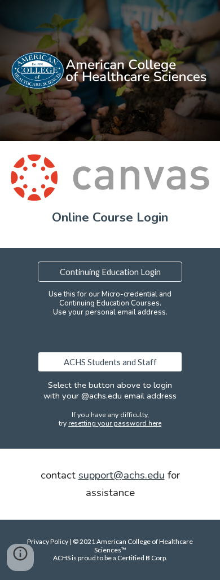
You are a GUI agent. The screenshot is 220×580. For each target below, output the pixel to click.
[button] (20, 557)
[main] (110, 217)
